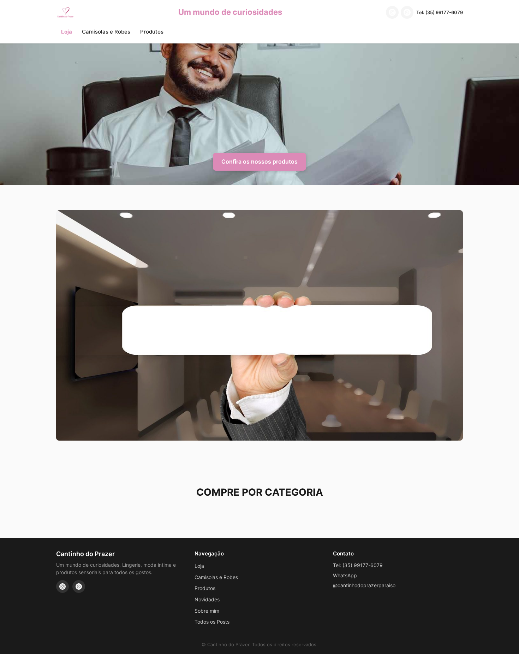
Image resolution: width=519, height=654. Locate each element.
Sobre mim (207, 611)
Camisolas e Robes (106, 31)
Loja (66, 31)
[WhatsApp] (407, 12)
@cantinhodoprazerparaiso (364, 585)
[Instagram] (392, 12)
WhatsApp (345, 575)
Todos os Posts (212, 622)
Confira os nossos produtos (259, 161)
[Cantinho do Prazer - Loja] (65, 12)
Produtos (151, 31)
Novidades (207, 599)
